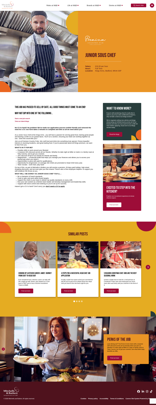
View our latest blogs (22, 121)
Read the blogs (114, 134)
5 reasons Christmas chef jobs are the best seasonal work (120, 274)
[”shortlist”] (152, 5)
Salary (88, 66)
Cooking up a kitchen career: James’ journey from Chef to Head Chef (35, 274)
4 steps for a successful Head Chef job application (75, 274)
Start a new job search (22, 118)
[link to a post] (35, 254)
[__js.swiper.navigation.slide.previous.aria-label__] (3, 349)
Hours (87, 69)
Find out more (114, 205)
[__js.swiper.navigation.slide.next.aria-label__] (148, 267)
